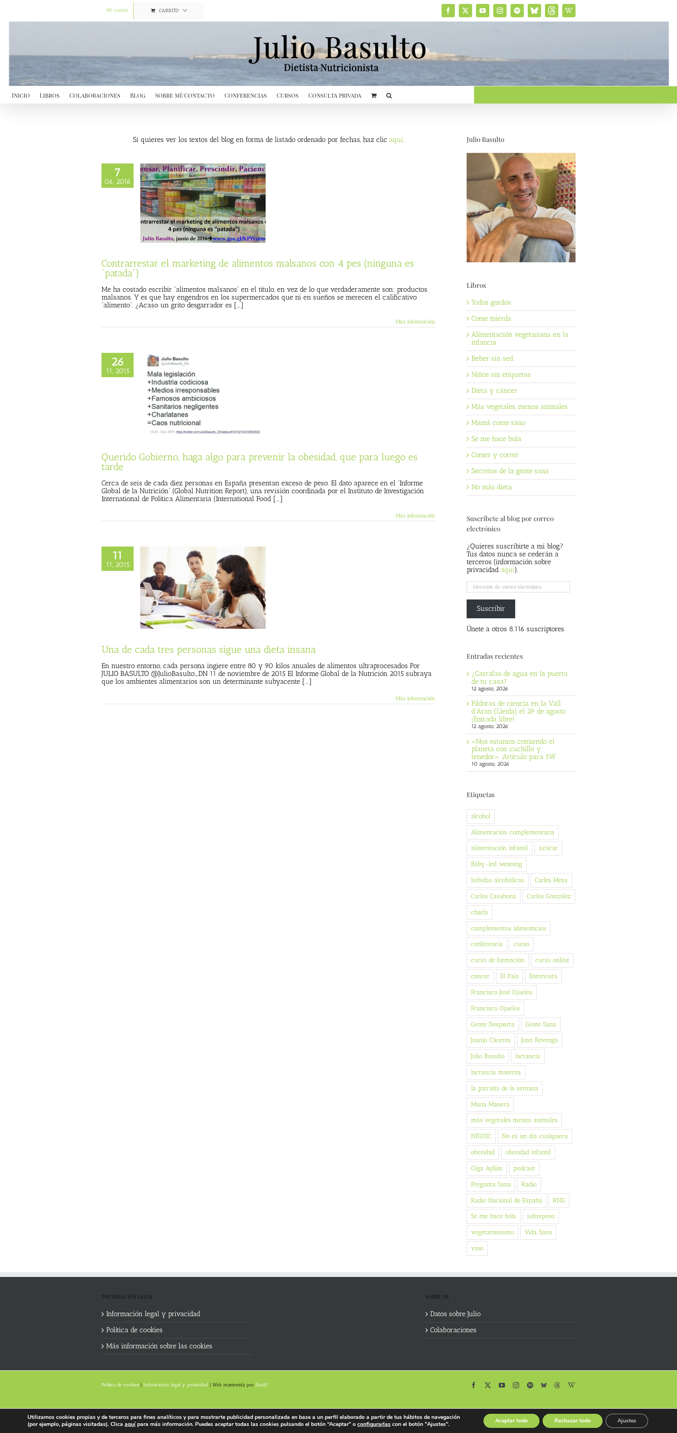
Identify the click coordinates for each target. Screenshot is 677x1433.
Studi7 (261, 1385)
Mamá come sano (498, 422)
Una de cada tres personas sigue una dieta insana (208, 649)
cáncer (480, 976)
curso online (552, 960)
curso (521, 944)
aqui (507, 569)
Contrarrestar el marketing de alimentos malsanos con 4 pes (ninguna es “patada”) (257, 268)
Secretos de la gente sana (510, 471)
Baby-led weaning (496, 864)
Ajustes (626, 1420)
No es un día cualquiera (535, 1136)
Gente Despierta (493, 1024)
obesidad (483, 1152)
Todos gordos (491, 302)
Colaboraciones (453, 1330)
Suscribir (491, 608)
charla (479, 912)
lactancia (527, 1056)
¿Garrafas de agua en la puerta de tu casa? (519, 677)
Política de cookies (134, 1330)
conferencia (487, 944)
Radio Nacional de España (506, 1200)
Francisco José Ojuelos (501, 992)
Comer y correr (495, 454)
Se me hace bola (496, 438)
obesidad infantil (528, 1152)
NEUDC (481, 1136)
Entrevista (543, 976)
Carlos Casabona (493, 896)
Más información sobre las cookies (159, 1346)
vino (477, 1248)
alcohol (481, 816)
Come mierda (491, 318)
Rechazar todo (572, 1420)
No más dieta (491, 487)
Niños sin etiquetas (501, 374)
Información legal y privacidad (153, 1314)
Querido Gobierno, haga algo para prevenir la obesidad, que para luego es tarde (259, 461)
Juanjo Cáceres (490, 1040)
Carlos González (549, 896)
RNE (559, 1200)
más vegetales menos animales (514, 1120)
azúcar (548, 848)
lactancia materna (496, 1072)
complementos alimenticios (508, 928)
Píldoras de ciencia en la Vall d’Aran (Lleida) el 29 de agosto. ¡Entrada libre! (519, 711)
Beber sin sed (492, 358)
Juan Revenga (539, 1040)
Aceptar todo (511, 1420)
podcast (524, 1168)
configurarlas (374, 1424)
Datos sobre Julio (455, 1314)
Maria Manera (490, 1104)
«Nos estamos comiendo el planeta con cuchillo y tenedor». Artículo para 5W (513, 749)
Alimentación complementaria (512, 832)
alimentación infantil (499, 848)
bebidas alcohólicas (497, 880)
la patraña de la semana (504, 1088)
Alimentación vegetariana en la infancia (519, 338)
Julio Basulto (488, 1056)
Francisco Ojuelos (495, 1008)
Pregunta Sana (491, 1184)
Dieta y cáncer (494, 390)
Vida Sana (538, 1232)
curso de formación (498, 960)
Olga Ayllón (487, 1168)
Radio (529, 1184)
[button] (389, 94)
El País (509, 976)
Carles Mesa (551, 880)
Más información (415, 321)
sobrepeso (541, 1216)
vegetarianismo (492, 1232)
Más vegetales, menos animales (519, 406)
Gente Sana (540, 1024)
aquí (396, 139)
